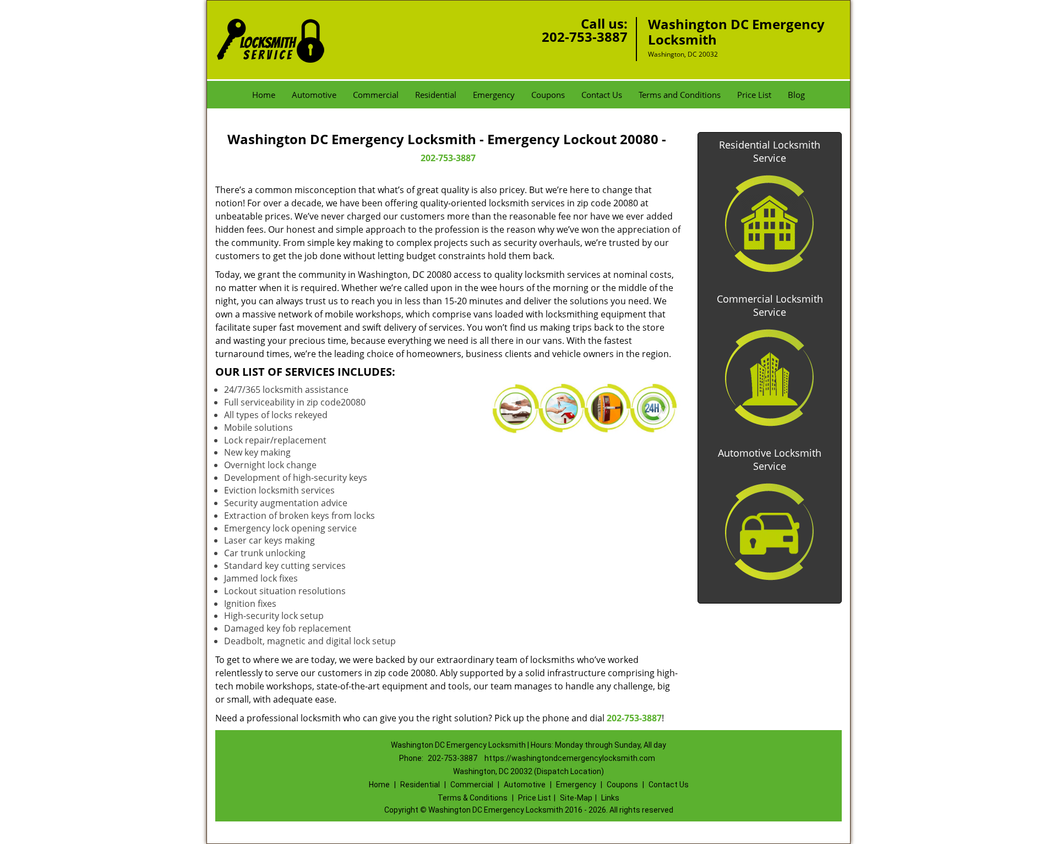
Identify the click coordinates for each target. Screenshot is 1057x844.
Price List (754, 94)
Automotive (314, 94)
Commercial (376, 94)
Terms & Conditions (473, 797)
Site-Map (576, 797)
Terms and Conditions (680, 94)
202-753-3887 (585, 37)
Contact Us (601, 94)
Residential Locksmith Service (769, 151)
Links (610, 797)
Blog (796, 94)
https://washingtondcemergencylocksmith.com (569, 758)
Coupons (548, 94)
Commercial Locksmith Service (770, 305)
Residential (435, 94)
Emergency (494, 94)
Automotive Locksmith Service (769, 459)
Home (263, 94)
